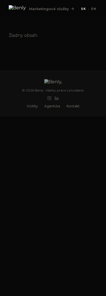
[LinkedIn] (57, 98)
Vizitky (32, 106)
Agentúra (52, 106)
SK (83, 9)
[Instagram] (49, 98)
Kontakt (73, 106)
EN (93, 9)
